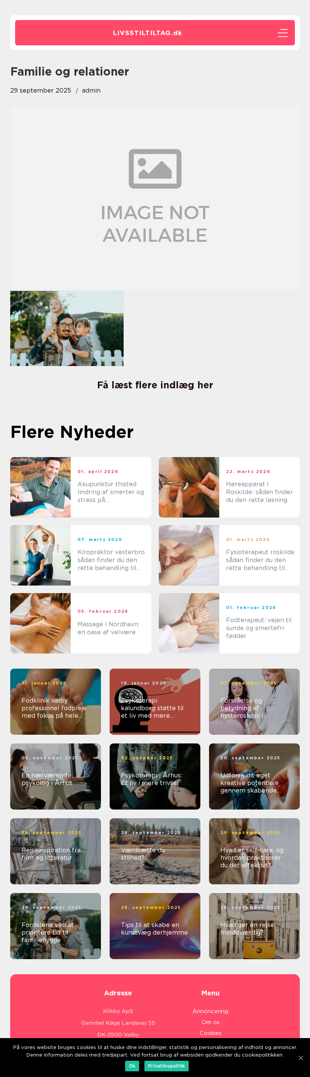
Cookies (211, 1033)
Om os (211, 1022)
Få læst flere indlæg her (155, 385)
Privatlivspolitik (166, 1066)
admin (91, 90)
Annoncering (210, 1011)
